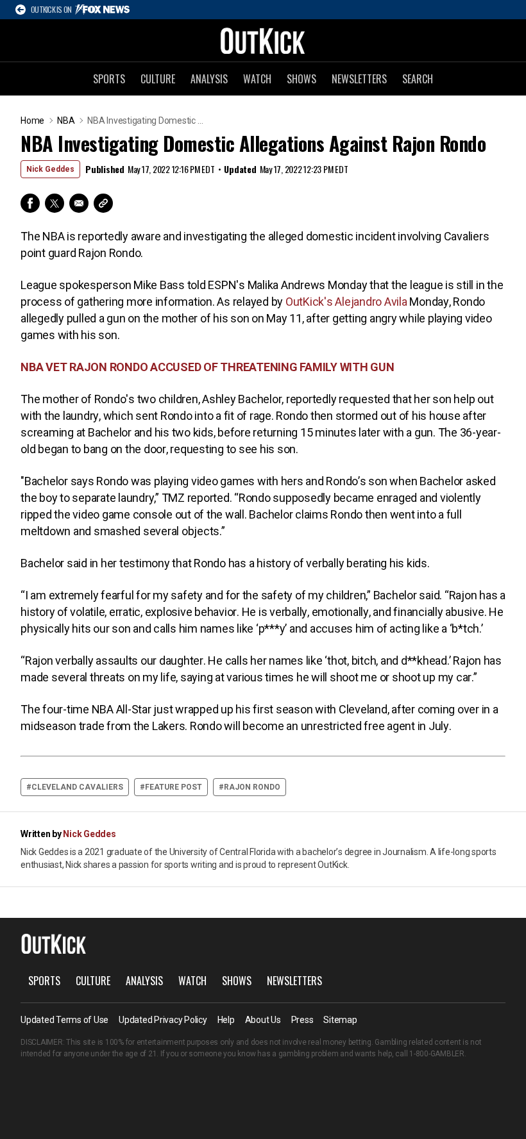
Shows (301, 79)
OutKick (263, 40)
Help (226, 1020)
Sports (109, 79)
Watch (257, 79)
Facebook (30, 203)
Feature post (173, 787)
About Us (263, 1020)
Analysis (209, 79)
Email (79, 203)
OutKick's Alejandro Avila (346, 301)
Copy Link (103, 203)
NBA (65, 120)
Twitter (54, 203)
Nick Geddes (50, 169)
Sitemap (340, 1020)
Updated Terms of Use (64, 1020)
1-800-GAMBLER (436, 1053)
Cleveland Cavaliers (77, 787)
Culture (157, 79)
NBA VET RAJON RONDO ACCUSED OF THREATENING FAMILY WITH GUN (207, 367)
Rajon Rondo (252, 787)
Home (32, 120)
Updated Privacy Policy (163, 1020)
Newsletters (359, 79)
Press (302, 1020)
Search (417, 79)
